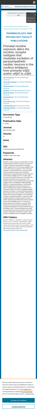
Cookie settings (27, 391)
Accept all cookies (18, 400)
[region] (18, 395)
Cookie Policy (29, 394)
